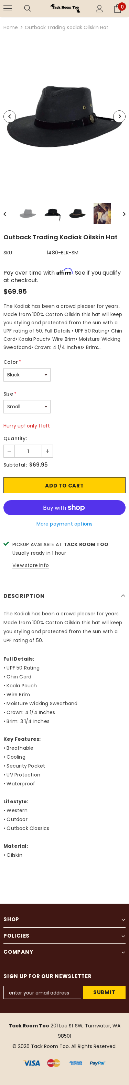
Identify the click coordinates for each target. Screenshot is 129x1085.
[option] (64, 116)
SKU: (8, 252)
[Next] (119, 116)
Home (10, 27)
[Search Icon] (34, 8)
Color (12, 362)
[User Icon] (99, 8)
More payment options (64, 523)
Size (10, 393)
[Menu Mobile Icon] (7, 8)
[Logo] (65, 8)
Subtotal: (15, 464)
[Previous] (9, 116)
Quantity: (15, 438)
